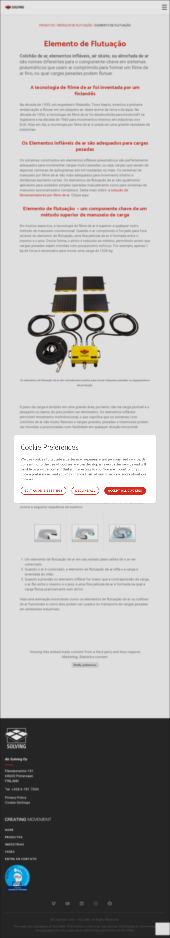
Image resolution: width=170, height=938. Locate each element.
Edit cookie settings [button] (43, 491)
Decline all (85, 491)
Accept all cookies (125, 491)
